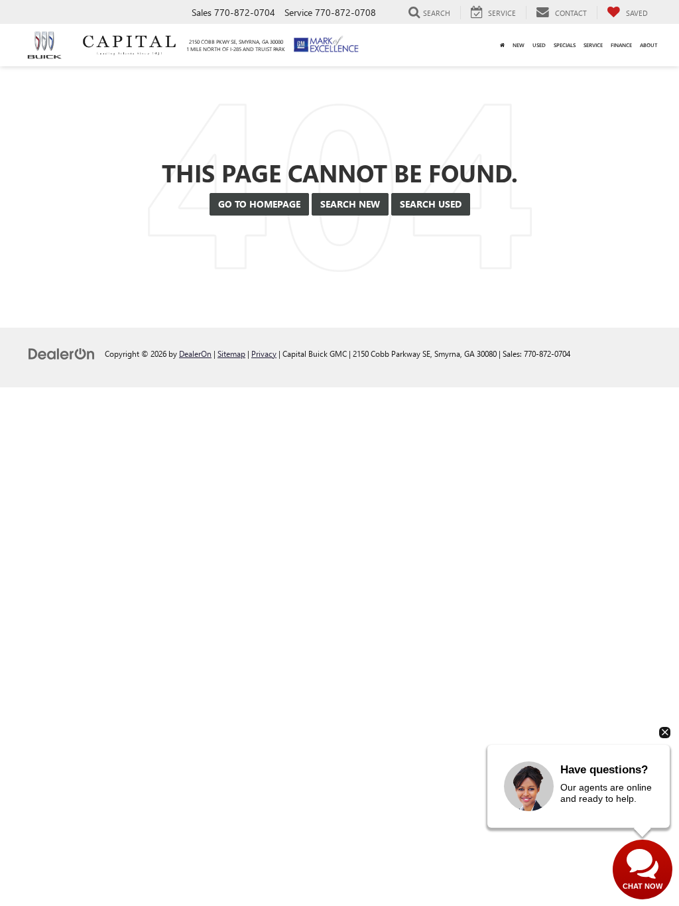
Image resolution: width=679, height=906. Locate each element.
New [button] (519, 44)
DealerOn (195, 353)
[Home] (502, 45)
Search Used (431, 204)
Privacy (264, 353)
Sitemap (231, 353)
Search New (350, 204)
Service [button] (593, 44)
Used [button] (539, 44)
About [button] (648, 44)
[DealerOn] (61, 353)
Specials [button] (565, 44)
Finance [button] (621, 44)
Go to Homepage (259, 204)
